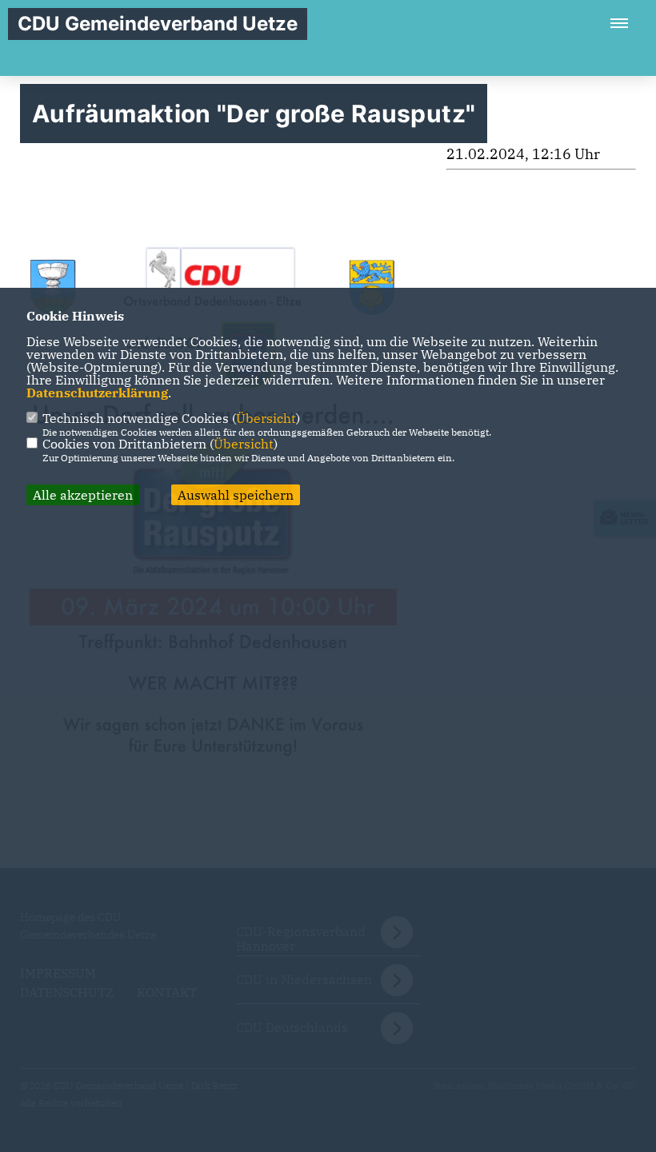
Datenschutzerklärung (97, 393)
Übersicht (266, 418)
